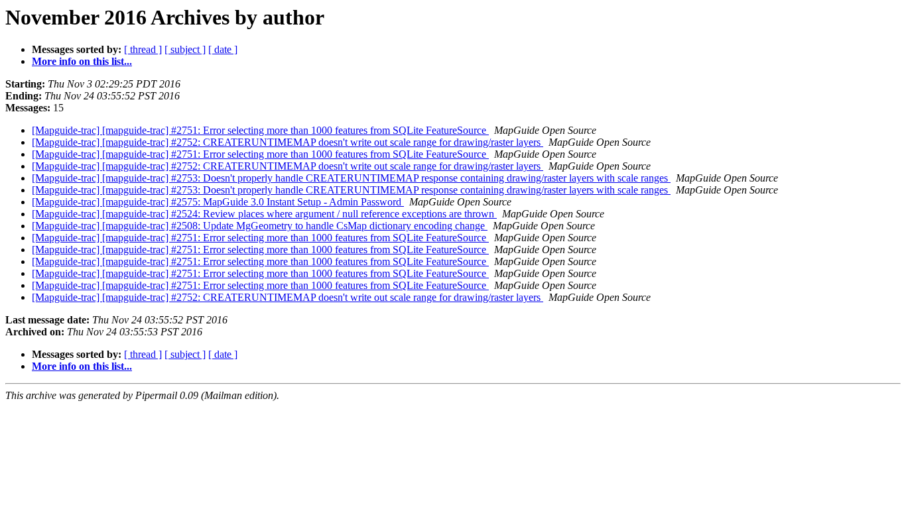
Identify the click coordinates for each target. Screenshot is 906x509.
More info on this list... (82, 61)
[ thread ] (143, 49)
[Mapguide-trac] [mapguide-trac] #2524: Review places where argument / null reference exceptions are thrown (264, 213)
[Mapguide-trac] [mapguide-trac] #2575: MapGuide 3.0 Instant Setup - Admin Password (218, 201)
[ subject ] (185, 49)
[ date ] (222, 49)
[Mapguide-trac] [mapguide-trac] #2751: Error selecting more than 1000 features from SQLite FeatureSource (260, 130)
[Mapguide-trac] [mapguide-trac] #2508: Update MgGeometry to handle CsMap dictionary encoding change (259, 225)
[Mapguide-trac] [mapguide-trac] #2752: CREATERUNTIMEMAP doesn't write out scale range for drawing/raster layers (287, 142)
